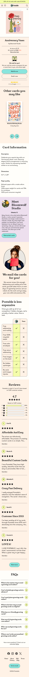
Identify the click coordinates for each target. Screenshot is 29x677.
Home (6, 658)
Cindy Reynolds (14, 126)
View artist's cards (9, 235)
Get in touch (14, 665)
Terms (23, 658)
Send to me (14, 76)
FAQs (17, 644)
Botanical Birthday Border (14, 123)
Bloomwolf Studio (15, 43)
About (12, 658)
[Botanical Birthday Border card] (14, 111)
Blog (18, 660)
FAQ (17, 658)
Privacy (12, 660)
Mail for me (14, 71)
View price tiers (14, 52)
